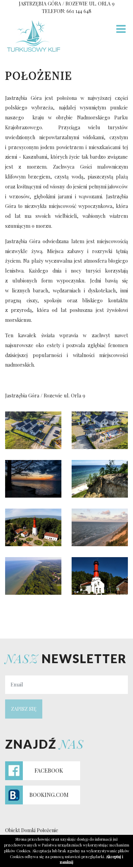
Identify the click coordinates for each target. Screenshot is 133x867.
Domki (28, 830)
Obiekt (12, 830)
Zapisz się (23, 708)
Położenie (47, 830)
